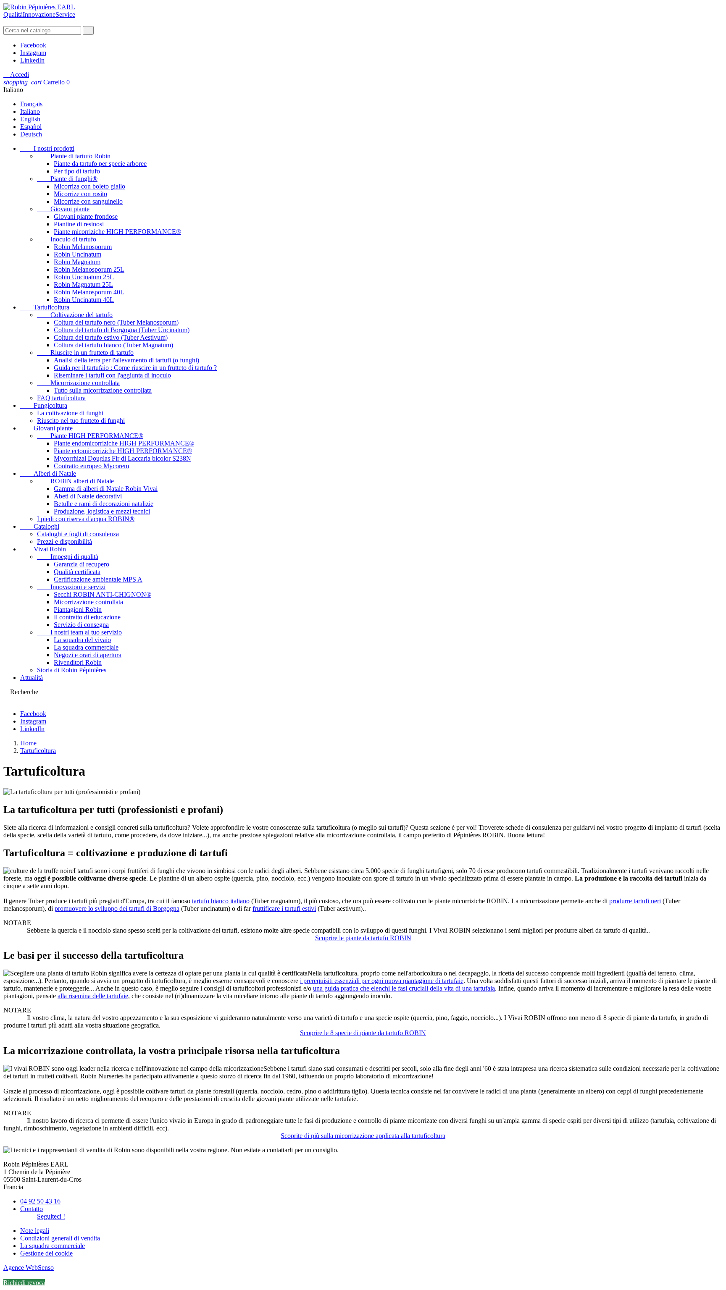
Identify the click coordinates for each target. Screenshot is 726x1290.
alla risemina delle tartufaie (93, 995)
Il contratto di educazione (87, 617)
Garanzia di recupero (81, 564)
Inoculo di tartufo (66, 239)
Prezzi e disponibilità (64, 541)
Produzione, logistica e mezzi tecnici (102, 511)
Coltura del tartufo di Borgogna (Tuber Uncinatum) (121, 329)
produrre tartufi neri (635, 901)
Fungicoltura (43, 405)
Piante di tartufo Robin (73, 156)
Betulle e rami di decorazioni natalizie (103, 503)
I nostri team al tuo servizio (79, 632)
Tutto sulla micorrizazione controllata (103, 390)
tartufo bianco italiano (221, 901)
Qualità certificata (77, 571)
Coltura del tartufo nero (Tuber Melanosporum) (116, 322)
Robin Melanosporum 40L (89, 292)
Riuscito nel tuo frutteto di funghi (81, 420)
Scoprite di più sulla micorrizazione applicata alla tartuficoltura (363, 1135)
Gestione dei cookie (46, 1253)
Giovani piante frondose (86, 216)
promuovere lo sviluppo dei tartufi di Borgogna (117, 908)
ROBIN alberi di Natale (75, 481)
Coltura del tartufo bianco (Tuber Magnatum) (113, 345)
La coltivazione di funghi (70, 413)
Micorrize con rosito (80, 193)
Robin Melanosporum (83, 246)
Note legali (34, 1230)
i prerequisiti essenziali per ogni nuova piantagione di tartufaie (381, 980)
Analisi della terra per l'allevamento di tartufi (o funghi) (126, 360)
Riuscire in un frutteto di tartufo (85, 352)
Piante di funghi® (67, 178)
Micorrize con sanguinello (88, 201)
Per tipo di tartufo (77, 171)
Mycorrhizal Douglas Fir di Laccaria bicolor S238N (122, 458)
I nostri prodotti (47, 148)
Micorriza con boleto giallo (89, 186)
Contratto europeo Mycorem (91, 465)
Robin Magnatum (77, 261)
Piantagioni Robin (78, 609)
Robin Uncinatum (77, 254)
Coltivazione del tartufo (75, 314)
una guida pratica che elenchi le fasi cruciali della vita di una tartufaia (404, 988)
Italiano (30, 111)
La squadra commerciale (86, 647)
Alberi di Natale (48, 473)
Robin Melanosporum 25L (89, 269)
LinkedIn (32, 60)
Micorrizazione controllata (78, 382)
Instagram (33, 52)
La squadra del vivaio (82, 639)
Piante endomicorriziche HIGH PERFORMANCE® (124, 443)
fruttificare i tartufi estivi (284, 908)
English (30, 119)
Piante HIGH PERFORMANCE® (90, 435)
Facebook (33, 45)
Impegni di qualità (67, 556)
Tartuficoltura (44, 307)
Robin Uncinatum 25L (84, 277)
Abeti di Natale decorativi (88, 496)
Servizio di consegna (81, 624)
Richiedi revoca (24, 1282)
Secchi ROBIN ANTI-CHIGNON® (102, 594)
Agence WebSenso (28, 1267)
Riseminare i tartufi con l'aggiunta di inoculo (112, 375)
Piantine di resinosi (79, 224)
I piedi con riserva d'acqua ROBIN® (85, 518)
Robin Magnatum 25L (83, 284)
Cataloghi (39, 526)
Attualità (31, 677)
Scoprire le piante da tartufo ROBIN (363, 937)
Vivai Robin (43, 549)
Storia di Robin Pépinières (71, 670)
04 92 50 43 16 (40, 1201)
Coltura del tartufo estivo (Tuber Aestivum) (111, 337)
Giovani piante (63, 208)
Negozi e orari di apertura (87, 654)
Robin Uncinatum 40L (84, 299)
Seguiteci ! (51, 1216)
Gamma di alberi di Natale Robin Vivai (106, 488)
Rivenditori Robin (78, 662)
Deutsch (31, 134)
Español (31, 126)
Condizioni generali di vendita (60, 1238)
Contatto (31, 1208)
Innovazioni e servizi (71, 586)
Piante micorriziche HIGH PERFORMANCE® (117, 231)
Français (31, 104)
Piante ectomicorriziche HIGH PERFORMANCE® (123, 450)
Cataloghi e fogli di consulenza (78, 534)
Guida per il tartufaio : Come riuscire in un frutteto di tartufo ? (135, 367)
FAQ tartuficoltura (61, 397)
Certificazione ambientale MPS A (98, 579)
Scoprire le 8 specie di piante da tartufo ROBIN (363, 1032)
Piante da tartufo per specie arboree (100, 163)
